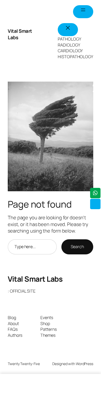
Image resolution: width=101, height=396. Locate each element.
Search (77, 246)
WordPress (84, 363)
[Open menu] (83, 11)
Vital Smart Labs (35, 279)
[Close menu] (68, 29)
